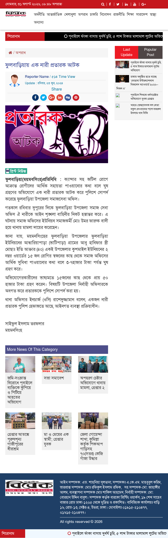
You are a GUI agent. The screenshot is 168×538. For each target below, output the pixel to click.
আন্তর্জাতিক (54, 14)
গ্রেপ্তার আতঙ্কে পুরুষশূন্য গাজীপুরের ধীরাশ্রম (18, 442)
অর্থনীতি (39, 14)
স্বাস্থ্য (153, 14)
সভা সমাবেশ (54, 378)
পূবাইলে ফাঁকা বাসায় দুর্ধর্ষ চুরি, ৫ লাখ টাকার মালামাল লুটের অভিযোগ (110, 36)
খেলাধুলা (70, 14)
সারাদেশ (142, 14)
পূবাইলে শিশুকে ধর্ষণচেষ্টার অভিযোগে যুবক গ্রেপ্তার (144, 97)
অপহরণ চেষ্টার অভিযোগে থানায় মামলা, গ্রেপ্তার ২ (92, 383)
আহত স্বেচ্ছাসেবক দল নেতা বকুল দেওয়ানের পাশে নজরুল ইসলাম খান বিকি (146, 109)
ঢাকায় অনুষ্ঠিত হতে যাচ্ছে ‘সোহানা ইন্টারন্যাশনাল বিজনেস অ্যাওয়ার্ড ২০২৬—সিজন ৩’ (137, 83)
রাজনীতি (119, 14)
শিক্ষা (130, 14)
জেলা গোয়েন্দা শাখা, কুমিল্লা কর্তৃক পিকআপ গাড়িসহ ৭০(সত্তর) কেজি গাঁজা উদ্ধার (91, 446)
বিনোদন (105, 14)
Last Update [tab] (126, 52)
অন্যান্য (39, 22)
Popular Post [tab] (150, 52)
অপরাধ (83, 14)
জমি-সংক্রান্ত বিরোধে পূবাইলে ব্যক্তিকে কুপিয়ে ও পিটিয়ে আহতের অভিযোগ (19, 390)
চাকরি (94, 14)
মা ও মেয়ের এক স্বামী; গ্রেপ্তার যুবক (56, 439)
